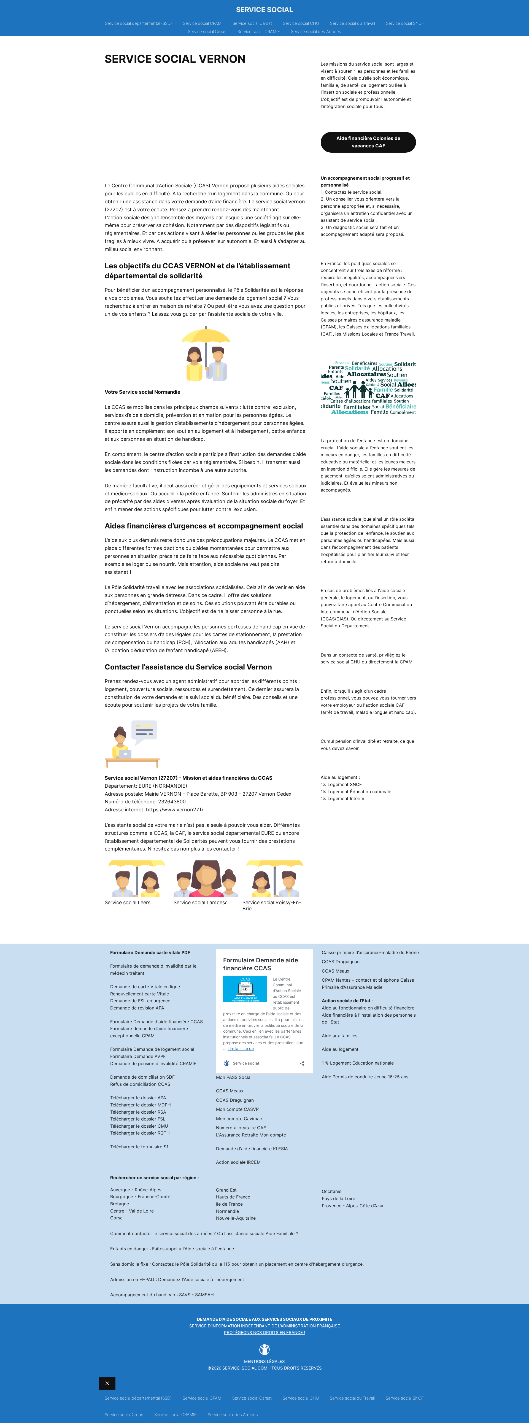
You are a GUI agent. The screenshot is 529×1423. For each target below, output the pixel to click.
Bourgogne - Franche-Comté (140, 1196)
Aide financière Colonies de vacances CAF (368, 142)
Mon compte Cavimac (239, 1118)
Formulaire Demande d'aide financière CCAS (156, 1021)
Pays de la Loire (338, 1198)
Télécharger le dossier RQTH (140, 1133)
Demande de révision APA (137, 1008)
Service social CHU (301, 23)
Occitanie (331, 1191)
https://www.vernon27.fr (175, 809)
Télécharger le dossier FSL (137, 1119)
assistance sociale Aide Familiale (260, 1233)
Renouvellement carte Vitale (139, 994)
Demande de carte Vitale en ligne (145, 986)
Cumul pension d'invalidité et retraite (359, 741)
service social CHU (340, 662)
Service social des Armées (316, 31)
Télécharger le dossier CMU (139, 1126)
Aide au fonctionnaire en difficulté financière (368, 1008)
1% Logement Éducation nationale (356, 791)
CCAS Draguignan (235, 1100)
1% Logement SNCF (341, 784)
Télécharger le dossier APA (138, 1097)
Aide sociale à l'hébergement (214, 1279)
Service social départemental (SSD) (138, 23)
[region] (206, 126)
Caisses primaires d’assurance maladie (361, 320)
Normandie (227, 1211)
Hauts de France (233, 1197)
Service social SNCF (405, 23)
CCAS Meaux (230, 1090)
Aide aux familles (339, 1035)
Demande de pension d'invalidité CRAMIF (153, 1063)
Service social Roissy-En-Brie (271, 905)
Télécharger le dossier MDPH (140, 1105)
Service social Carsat (252, 23)
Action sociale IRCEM (238, 1162)
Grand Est (226, 1190)
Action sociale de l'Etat (346, 1000)
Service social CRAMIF (258, 31)
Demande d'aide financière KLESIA (252, 1148)
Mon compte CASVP (237, 1109)
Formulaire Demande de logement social (152, 1049)
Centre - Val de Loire (132, 1211)
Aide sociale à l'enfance (209, 1248)
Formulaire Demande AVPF (138, 1056)
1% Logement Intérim (342, 798)
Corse (116, 1218)
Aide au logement (340, 1049)
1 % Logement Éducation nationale (358, 1063)
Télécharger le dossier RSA (138, 1112)
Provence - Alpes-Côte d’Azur (353, 1205)
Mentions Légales (264, 1361)
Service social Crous (207, 31)
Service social (264, 10)
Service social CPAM (202, 23)
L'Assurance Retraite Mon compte (251, 1135)
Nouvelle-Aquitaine (236, 1218)
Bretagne (119, 1203)
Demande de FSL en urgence (140, 1000)
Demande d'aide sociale (224, 1319)
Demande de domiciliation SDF (142, 1077)
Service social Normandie (149, 392)
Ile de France (229, 1204)
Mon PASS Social (234, 1077)
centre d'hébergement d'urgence (329, 1264)
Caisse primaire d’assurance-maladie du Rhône (370, 952)
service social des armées (185, 1233)
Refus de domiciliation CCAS (140, 1084)
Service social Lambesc (201, 902)
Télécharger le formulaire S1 (139, 1146)
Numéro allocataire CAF (241, 1127)
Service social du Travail (352, 23)
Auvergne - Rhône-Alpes (135, 1189)
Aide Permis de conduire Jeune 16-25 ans (365, 1076)
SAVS (184, 1294)
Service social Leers (127, 902)
